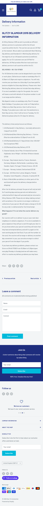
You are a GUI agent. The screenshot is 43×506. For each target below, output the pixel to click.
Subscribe (21, 371)
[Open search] (31, 10)
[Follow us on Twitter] (7, 393)
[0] (39, 10)
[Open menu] (3, 10)
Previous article (9, 278)
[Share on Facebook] (9, 265)
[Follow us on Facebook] (3, 393)
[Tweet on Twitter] (17, 265)
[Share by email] (21, 265)
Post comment (12, 336)
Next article (35, 278)
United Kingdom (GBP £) (10, 463)
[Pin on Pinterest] (13, 265)
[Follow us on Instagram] (11, 393)
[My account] (35, 10)
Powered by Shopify (8, 501)
